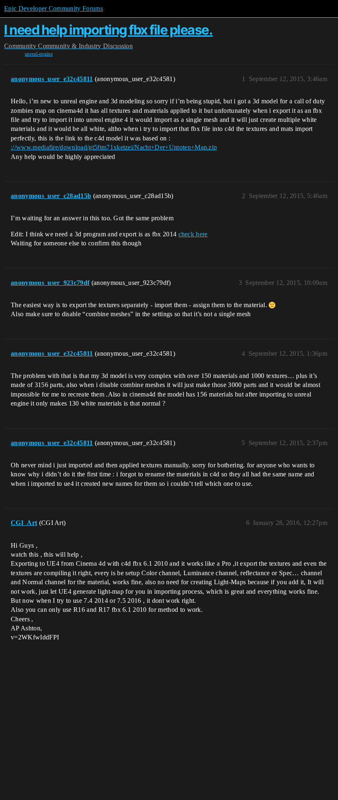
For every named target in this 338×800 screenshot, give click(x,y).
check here (193, 234)
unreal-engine (39, 54)
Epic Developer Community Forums (53, 8)
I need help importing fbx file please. (108, 30)
